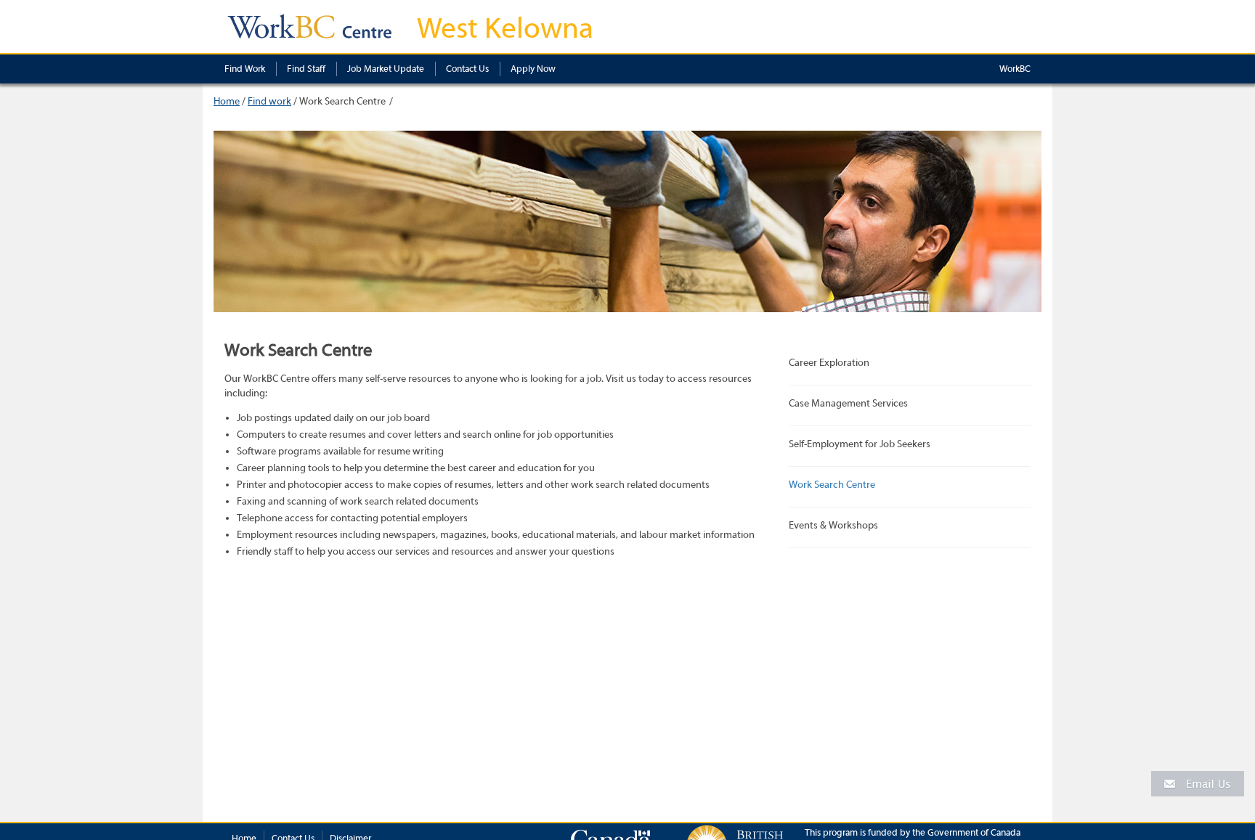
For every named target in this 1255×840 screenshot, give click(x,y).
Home (227, 101)
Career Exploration (829, 363)
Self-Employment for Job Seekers (859, 444)
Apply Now (533, 68)
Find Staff (306, 68)
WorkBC (1015, 68)
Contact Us (467, 68)
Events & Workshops (833, 525)
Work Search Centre (832, 485)
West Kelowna (505, 28)
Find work (269, 101)
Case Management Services (848, 403)
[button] (1197, 783)
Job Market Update (385, 68)
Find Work (244, 68)
